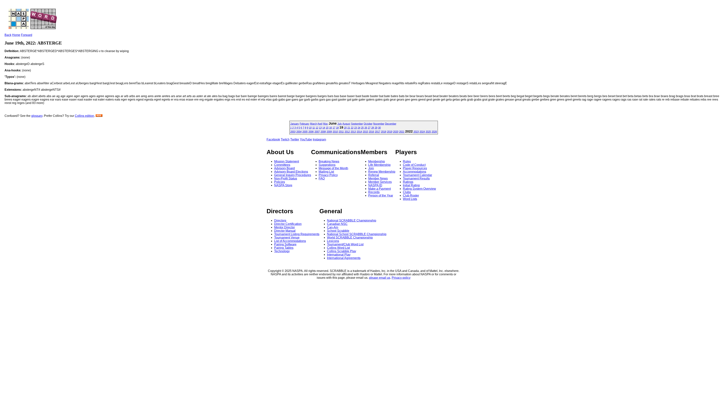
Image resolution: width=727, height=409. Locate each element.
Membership (376, 161)
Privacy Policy (328, 175)
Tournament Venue (287, 237)
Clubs (407, 192)
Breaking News (329, 161)
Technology (282, 251)
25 (362, 127)
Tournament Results (416, 178)
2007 (317, 131)
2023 (416, 131)
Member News (378, 178)
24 (359, 127)
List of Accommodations (290, 241)
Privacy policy (401, 277)
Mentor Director (284, 227)
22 (352, 127)
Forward (26, 35)
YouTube (306, 139)
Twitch (285, 139)
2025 (428, 131)
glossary (36, 115)
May (325, 123)
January (294, 123)
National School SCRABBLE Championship (356, 234)
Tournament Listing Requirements (296, 234)
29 (376, 127)
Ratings (408, 181)
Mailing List (326, 171)
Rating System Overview (419, 188)
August (346, 123)
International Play (338, 254)
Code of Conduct (414, 164)
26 (365, 127)
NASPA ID (375, 185)
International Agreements (343, 258)
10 (310, 127)
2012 (347, 131)
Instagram (319, 139)
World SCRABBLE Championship (350, 237)
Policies (279, 181)
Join (371, 168)
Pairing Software (285, 244)
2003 (293, 131)
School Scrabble (338, 230)
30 (379, 127)
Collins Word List (338, 247)
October (368, 123)
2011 (341, 131)
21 (348, 127)
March (313, 123)
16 (330, 127)
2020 (395, 131)
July (339, 123)
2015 (365, 131)
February (304, 123)
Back (8, 35)
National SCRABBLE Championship (351, 220)
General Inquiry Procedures (292, 175)
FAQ (322, 178)
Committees (282, 164)
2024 (422, 131)
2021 (401, 131)
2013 (353, 131)
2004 (299, 131)
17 (334, 127)
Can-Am (332, 227)
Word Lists (410, 199)
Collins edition (84, 115)
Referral (373, 175)
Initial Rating (411, 185)
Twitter (294, 139)
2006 (311, 131)
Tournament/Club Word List (345, 244)
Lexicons (333, 241)
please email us (379, 277)
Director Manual (285, 230)
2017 (377, 131)
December (390, 123)
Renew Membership (381, 171)
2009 (329, 131)
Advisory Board (284, 168)
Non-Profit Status (285, 178)
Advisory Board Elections (291, 171)
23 (355, 127)
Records (374, 192)
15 (327, 127)
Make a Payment (379, 188)
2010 (335, 131)
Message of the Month (333, 168)
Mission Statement (286, 161)
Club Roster (411, 195)
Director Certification (288, 224)
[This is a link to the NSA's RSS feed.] (99, 115)
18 (337, 127)
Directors (280, 220)
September (357, 123)
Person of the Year (380, 195)
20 (345, 127)
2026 (434, 131)
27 (369, 127)
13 (320, 127)
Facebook (273, 139)
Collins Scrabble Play (341, 251)
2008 (323, 131)
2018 (383, 131)
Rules (407, 161)
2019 (389, 131)
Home (16, 35)
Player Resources (415, 168)
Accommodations (414, 171)
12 (317, 127)
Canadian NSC (337, 224)
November (378, 123)
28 (372, 127)
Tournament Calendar (417, 175)
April (319, 123)
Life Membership (379, 164)
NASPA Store (283, 185)
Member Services (380, 181)
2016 (371, 131)
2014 (359, 131)
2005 (305, 131)
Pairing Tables (283, 247)
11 (313, 127)
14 (323, 127)
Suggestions (327, 164)
